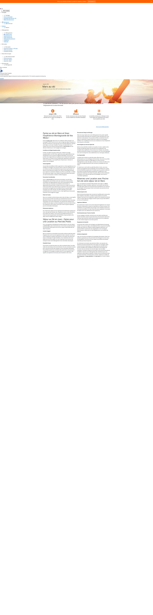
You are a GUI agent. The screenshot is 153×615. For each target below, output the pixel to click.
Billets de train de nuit (9, 19)
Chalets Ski (6, 40)
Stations (4, 26)
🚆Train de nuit (5, 22)
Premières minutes (8, 51)
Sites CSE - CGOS (7, 61)
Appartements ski (8, 36)
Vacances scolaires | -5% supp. (11, 48)
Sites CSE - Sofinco (8, 59)
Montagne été (5, 63)
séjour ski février (89, 256)
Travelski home (8, 34)
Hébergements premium (9, 38)
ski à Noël (98, 256)
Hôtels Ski (6, 41)
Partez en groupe (8, 58)
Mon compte (6, 10)
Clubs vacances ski (8, 37)
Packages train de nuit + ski (10, 18)
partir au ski (49, 140)
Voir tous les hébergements (102, 126)
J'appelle (2, 78)
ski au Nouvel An (80, 256)
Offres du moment (8, 50)
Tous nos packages (8, 17)
